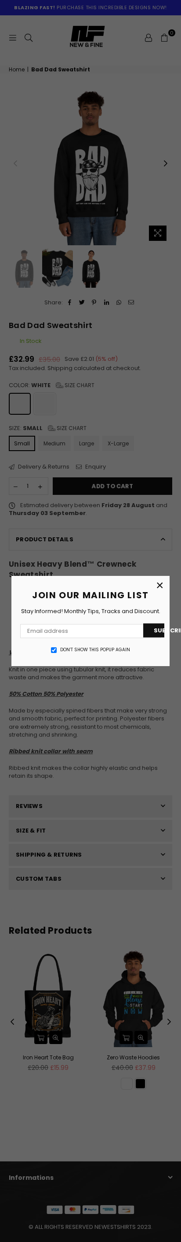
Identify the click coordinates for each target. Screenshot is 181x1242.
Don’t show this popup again (95, 650)
